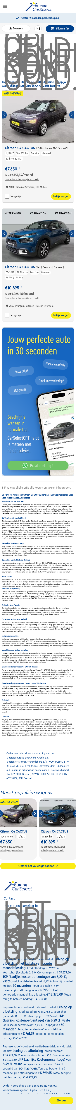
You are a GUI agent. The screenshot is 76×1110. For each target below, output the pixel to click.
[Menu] (5, 6)
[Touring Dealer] (38, 6)
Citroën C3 (29, 735)
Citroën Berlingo (40, 735)
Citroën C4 (51, 735)
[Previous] (4, 115)
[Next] (71, 115)
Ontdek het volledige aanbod (36, 866)
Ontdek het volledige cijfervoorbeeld (22, 179)
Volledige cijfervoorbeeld (11, 850)
